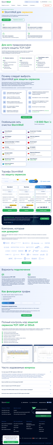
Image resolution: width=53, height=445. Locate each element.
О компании (32, 5)
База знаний (16, 431)
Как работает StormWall (18, 423)
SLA (44, 63)
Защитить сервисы (26, 315)
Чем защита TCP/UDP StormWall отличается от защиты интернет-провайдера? (17, 389)
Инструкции (16, 427)
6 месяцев (24, 181)
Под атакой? (47, 5)
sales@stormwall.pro (42, 402)
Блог (40, 425)
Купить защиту (6, 19)
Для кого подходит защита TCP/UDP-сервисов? (11, 385)
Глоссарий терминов (48, 443)
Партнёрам (25, 5)
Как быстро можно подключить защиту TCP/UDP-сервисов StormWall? (16, 393)
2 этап (21, 302)
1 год (33, 181)
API (14, 429)
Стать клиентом (26, 262)
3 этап (34, 302)
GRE (14, 277)
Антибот (15, 410)
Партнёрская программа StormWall (30, 424)
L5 (37, 37)
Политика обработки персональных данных (24, 443)
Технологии (16, 425)
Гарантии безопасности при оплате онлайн (38, 443)
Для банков (4, 427)
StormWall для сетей (5, 412)
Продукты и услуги (5, 5)
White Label (28, 426)
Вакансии (41, 427)
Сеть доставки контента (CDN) (20, 414)
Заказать (10, 210)
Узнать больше (45, 218)
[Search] (37, 1)
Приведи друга (29, 428)
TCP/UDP (8, 9)
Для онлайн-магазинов (6, 429)
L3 (35, 37)
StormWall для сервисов (6, 414)
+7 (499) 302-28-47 (34, 402)
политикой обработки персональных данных (11, 439)
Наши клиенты (42, 423)
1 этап (8, 302)
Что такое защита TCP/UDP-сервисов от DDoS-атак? (12, 371)
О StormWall (41, 431)
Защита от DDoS (6, 408)
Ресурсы (19, 5)
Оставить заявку (43, 210)
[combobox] (31, 1)
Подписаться (43, 415)
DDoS (11, 9)
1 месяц (6, 181)
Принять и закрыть (11, 442)
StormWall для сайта (6, 410)
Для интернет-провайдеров (7, 423)
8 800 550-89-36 (44, 1)
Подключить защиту (27, 117)
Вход (50, 1)
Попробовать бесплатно (18, 19)
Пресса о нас (41, 429)
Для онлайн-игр (5, 425)
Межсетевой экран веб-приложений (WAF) (22, 412)
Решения (13, 5)
